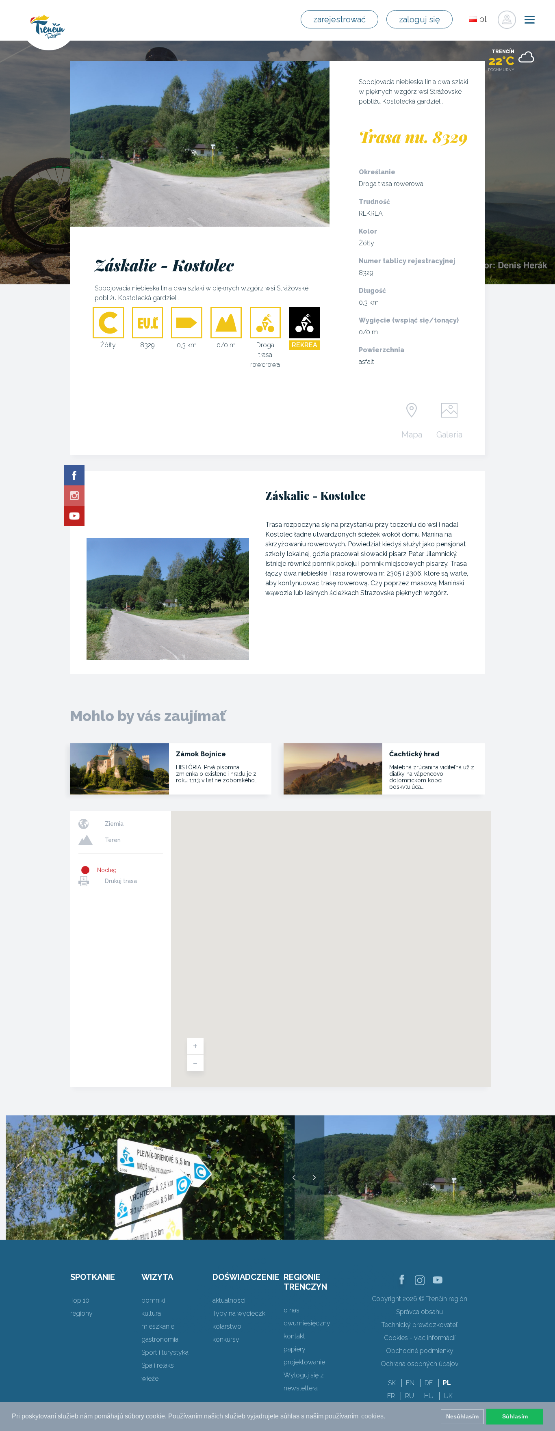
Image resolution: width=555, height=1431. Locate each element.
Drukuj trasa (121, 881)
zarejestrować (339, 19)
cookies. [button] (373, 1416)
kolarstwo (226, 1326)
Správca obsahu (419, 1312)
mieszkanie (157, 1326)
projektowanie (304, 1362)
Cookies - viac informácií (419, 1338)
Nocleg (107, 870)
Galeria (449, 434)
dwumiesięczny (307, 1323)
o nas (291, 1310)
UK (448, 1396)
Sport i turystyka (165, 1352)
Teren (113, 840)
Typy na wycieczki (239, 1313)
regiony (81, 1313)
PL (447, 1383)
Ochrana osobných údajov (419, 1364)
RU (409, 1396)
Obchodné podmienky (419, 1351)
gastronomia (159, 1339)
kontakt (294, 1336)
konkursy (225, 1339)
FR (391, 1396)
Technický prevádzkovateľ (419, 1325)
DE (429, 1383)
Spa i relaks (157, 1365)
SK (392, 1383)
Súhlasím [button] (515, 1416)
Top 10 (79, 1300)
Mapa (411, 434)
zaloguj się (419, 19)
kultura (151, 1313)
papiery (295, 1349)
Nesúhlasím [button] (462, 1416)
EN (410, 1383)
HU (429, 1396)
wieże (149, 1378)
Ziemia (114, 823)
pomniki (153, 1300)
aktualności (228, 1300)
